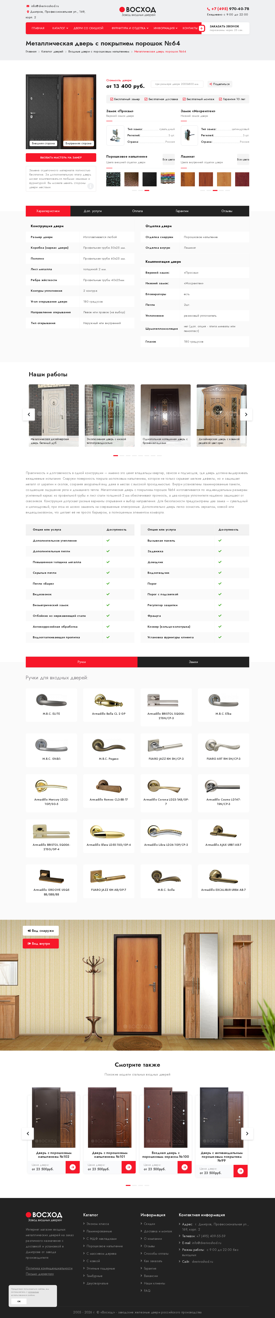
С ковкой (93, 1261)
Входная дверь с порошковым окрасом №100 (165, 1155)
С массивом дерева (101, 1253)
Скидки (149, 1224)
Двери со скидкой (88, 28)
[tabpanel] (113, 179)
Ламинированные (99, 1231)
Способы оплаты (156, 1253)
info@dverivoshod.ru (44, 6)
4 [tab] (221, 190)
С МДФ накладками (102, 1238)
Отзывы (149, 1246)
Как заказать (153, 1261)
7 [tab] (153, 455)
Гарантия (150, 1268)
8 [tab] (159, 455)
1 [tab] (134, 190)
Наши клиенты (154, 1283)
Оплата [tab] (137, 211)
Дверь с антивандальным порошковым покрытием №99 (222, 1157)
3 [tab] (147, 190)
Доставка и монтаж (158, 1231)
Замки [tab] (193, 661)
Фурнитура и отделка (129, 28)
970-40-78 (230, 8)
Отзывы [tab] (227, 211)
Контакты (190, 28)
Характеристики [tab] (48, 211)
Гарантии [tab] (182, 211)
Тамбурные (95, 1276)
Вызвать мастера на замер (61, 157)
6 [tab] (147, 455)
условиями (33, 1291)
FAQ (147, 1290)
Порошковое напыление (105, 1246)
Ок (19, 1301)
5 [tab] (227, 190)
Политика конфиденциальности (49, 1268)
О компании (153, 1238)
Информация (164, 28)
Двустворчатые (97, 1283)
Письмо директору (40, 1274)
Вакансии (151, 1276)
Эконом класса (98, 1224)
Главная (38, 28)
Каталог (59, 28)
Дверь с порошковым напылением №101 (109, 1155)
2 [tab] (140, 190)
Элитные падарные (101, 1268)
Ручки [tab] (82, 661)
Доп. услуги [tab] (93, 211)
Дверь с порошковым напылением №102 (53, 1155)
